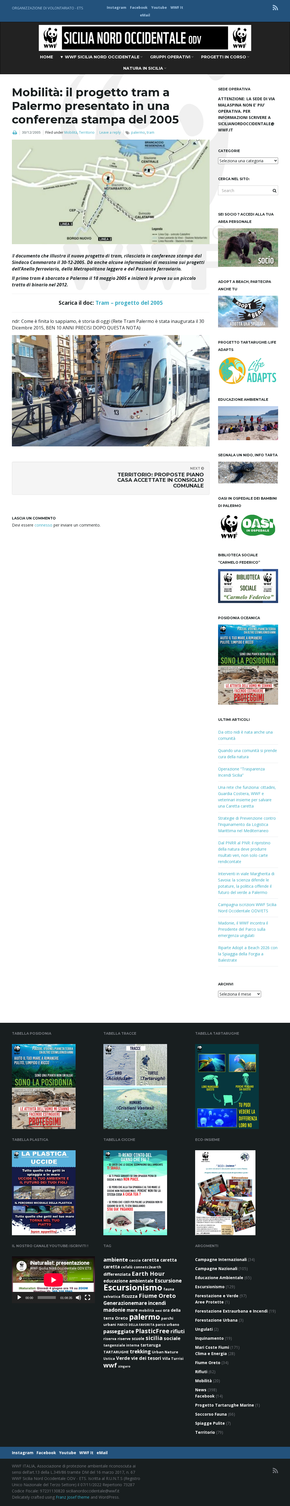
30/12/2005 (31, 132)
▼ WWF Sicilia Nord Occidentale (100, 56)
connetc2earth (147, 1267)
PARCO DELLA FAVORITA (135, 1325)
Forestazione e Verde (216, 1295)
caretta (150, 1260)
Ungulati (204, 1329)
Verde (123, 1358)
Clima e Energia (211, 1353)
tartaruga (150, 1345)
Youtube (159, 7)
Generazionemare (125, 1303)
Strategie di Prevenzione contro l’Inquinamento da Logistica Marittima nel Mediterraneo (247, 824)
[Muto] (78, 1297)
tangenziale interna (121, 1345)
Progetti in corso (224, 56)
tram (150, 132)
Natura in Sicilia (143, 68)
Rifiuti (201, 1371)
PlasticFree (152, 1331)
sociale (172, 1338)
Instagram (116, 7)
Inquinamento (209, 1338)
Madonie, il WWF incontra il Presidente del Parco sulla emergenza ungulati (243, 929)
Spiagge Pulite (210, 1423)
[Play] (19, 1297)
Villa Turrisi (173, 1358)
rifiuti (177, 1331)
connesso (43, 525)
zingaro (124, 1366)
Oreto (121, 1318)
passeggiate (118, 1331)
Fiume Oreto (157, 1296)
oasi (158, 1311)
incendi (157, 1303)
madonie (114, 1309)
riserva (109, 1338)
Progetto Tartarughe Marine (224, 1405)
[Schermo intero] (87, 1297)
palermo (138, 132)
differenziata (117, 1274)
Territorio (87, 132)
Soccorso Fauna (211, 1414)
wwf (110, 1365)
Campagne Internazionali (221, 1259)
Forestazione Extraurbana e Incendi (231, 1311)
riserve (124, 1338)
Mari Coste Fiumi (212, 1347)
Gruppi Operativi (170, 56)
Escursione (168, 1280)
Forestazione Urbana (216, 1320)
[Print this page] (15, 132)
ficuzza (129, 1296)
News (200, 1389)
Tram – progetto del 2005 (129, 302)
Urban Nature (165, 1351)
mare (132, 1310)
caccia (135, 1260)
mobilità (146, 1310)
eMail (145, 15)
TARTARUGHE (116, 1351)
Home (46, 56)
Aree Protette (209, 1302)
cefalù (127, 1267)
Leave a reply (110, 132)
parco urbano (167, 1324)
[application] (53, 1279)
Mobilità (70, 132)
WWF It (176, 7)
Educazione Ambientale (219, 1277)
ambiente (115, 1259)
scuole (138, 1338)
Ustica (109, 1358)
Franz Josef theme (72, 1497)
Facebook (139, 7)
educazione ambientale (128, 1281)
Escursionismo (132, 1287)
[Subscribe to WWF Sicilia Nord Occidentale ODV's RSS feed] (275, 7)
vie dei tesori (146, 1358)
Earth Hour (148, 1273)
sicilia (154, 1338)
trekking (140, 1351)
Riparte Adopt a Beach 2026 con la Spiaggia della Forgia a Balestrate (248, 954)
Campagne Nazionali (216, 1268)
